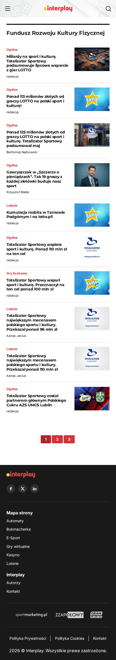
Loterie (12, 563)
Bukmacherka (18, 529)
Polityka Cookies (69, 638)
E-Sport (13, 537)
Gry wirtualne (18, 546)
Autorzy (13, 582)
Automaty (15, 520)
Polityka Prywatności (27, 638)
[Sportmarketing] (31, 615)
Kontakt (13, 591)
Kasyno (12, 554)
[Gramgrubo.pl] (96, 615)
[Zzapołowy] (70, 615)
